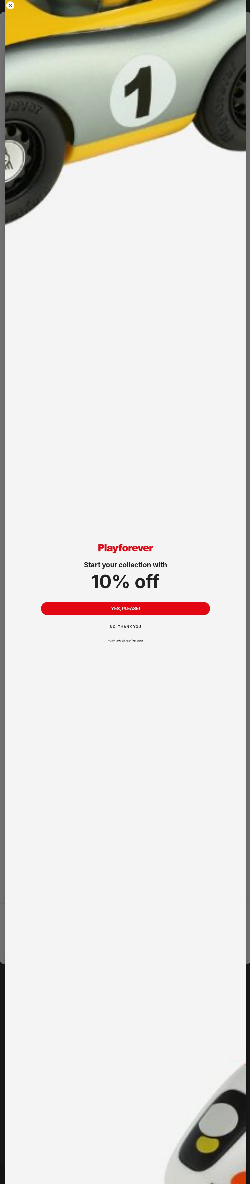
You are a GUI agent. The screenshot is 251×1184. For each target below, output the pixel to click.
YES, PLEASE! (123, 608)
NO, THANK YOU (123, 627)
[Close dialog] (10, 5)
